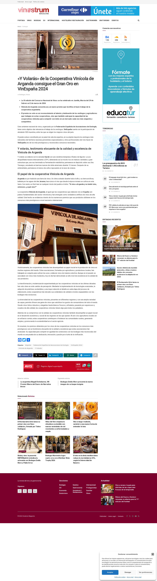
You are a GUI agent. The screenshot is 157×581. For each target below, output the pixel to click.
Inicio (19, 26)
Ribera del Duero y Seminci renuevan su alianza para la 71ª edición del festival (127, 258)
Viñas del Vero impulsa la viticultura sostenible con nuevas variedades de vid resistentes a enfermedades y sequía (57, 426)
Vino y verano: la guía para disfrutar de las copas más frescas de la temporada (125, 487)
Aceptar (110, 572)
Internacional (53, 20)
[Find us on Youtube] (136, 516)
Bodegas (37, 20)
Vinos (29, 20)
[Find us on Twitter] (25, 491)
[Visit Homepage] (34, 11)
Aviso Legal (130, 577)
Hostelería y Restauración (73, 20)
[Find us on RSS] (138, 516)
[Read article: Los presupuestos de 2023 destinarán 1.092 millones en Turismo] (121, 147)
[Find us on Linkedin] (35, 491)
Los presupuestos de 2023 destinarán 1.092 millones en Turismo (115, 165)
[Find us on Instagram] (30, 491)
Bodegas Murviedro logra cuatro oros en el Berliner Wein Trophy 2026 (57, 458)
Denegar (128, 572)
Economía (62, 490)
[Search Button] (138, 20)
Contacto (120, 516)
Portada (21, 20)
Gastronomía (91, 20)
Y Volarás (38, 348)
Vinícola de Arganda (26, 348)
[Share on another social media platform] (95, 355)
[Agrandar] (95, 207)
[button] (153, 554)
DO (44, 20)
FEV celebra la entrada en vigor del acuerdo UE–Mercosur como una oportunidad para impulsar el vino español (123, 207)
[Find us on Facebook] (20, 491)
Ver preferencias (145, 572)
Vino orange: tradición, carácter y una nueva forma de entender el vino (85, 424)
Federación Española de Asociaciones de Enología (51, 345)
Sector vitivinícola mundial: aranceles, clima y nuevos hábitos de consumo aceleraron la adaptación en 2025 (127, 272)
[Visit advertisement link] (98, 11)
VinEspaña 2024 (76, 345)
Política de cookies (120, 577)
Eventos (115, 20)
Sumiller (89, 490)
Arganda (28, 345)
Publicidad (21, 2)
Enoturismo (104, 20)
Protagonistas (91, 488)
